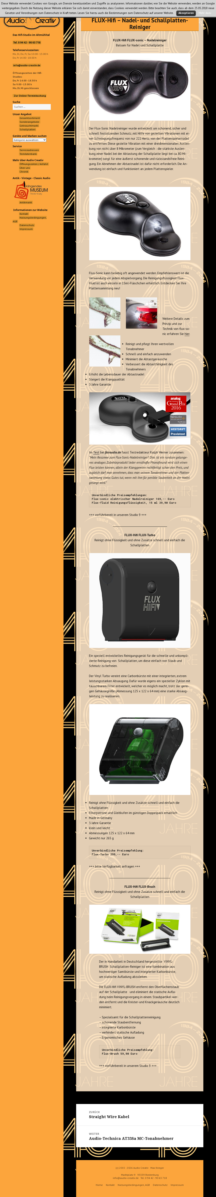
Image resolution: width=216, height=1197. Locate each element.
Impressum (177, 1184)
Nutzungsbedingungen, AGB (134, 1184)
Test (96, 452)
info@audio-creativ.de (126, 1177)
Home (99, 1184)
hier (187, 334)
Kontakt (110, 1184)
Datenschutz (160, 1184)
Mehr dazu (205, 13)
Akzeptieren (186, 13)
